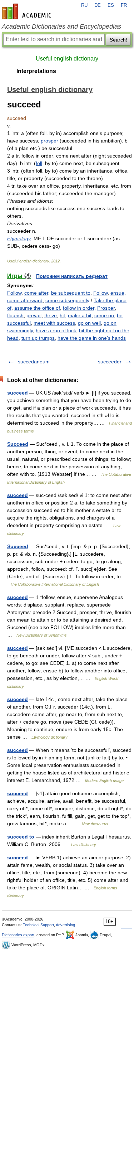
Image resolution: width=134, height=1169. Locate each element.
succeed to (20, 837)
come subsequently (67, 300)
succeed (17, 393)
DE (97, 5)
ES (111, 5)
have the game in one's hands (92, 338)
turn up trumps (38, 338)
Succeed (17, 444)
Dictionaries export (18, 935)
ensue (117, 293)
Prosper (106, 308)
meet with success (54, 323)
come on (104, 315)
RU (84, 5)
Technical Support (38, 925)
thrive (50, 315)
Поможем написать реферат (72, 276)
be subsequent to (70, 293)
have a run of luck (56, 330)
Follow (14, 293)
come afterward (25, 300)
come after (36, 293)
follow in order (78, 308)
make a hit (79, 315)
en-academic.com (27, 11)
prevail (33, 315)
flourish (15, 315)
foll (39, 163)
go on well (89, 323)
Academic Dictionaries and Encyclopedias (61, 26)
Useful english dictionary (67, 58)
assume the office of (37, 308)
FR (124, 5)
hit (62, 315)
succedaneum (34, 361)
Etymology (19, 238)
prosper (49, 141)
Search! (118, 40)
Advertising (65, 925)
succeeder (109, 361)
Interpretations (36, 71)
